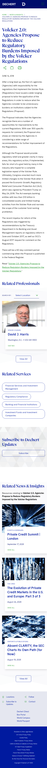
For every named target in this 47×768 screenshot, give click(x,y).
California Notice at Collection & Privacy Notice (23, 743)
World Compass (23, 718)
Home (4, 15)
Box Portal (21, 715)
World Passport (23, 721)
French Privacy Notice (23, 749)
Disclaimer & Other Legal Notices (23, 731)
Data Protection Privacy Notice (24, 740)
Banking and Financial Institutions (21, 404)
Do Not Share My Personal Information (23, 758)
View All (23, 359)
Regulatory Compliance (16, 396)
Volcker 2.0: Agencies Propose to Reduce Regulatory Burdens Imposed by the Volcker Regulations (23, 267)
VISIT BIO (11, 346)
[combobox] (26, 295)
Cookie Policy (24, 737)
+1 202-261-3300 (30, 340)
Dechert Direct (23, 712)
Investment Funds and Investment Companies (21, 414)
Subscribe (23, 453)
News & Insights (16, 15)
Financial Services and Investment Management (21, 387)
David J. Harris (18, 334)
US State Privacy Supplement (23, 746)
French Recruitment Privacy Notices (23, 752)
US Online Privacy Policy (23, 734)
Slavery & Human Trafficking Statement (23, 755)
